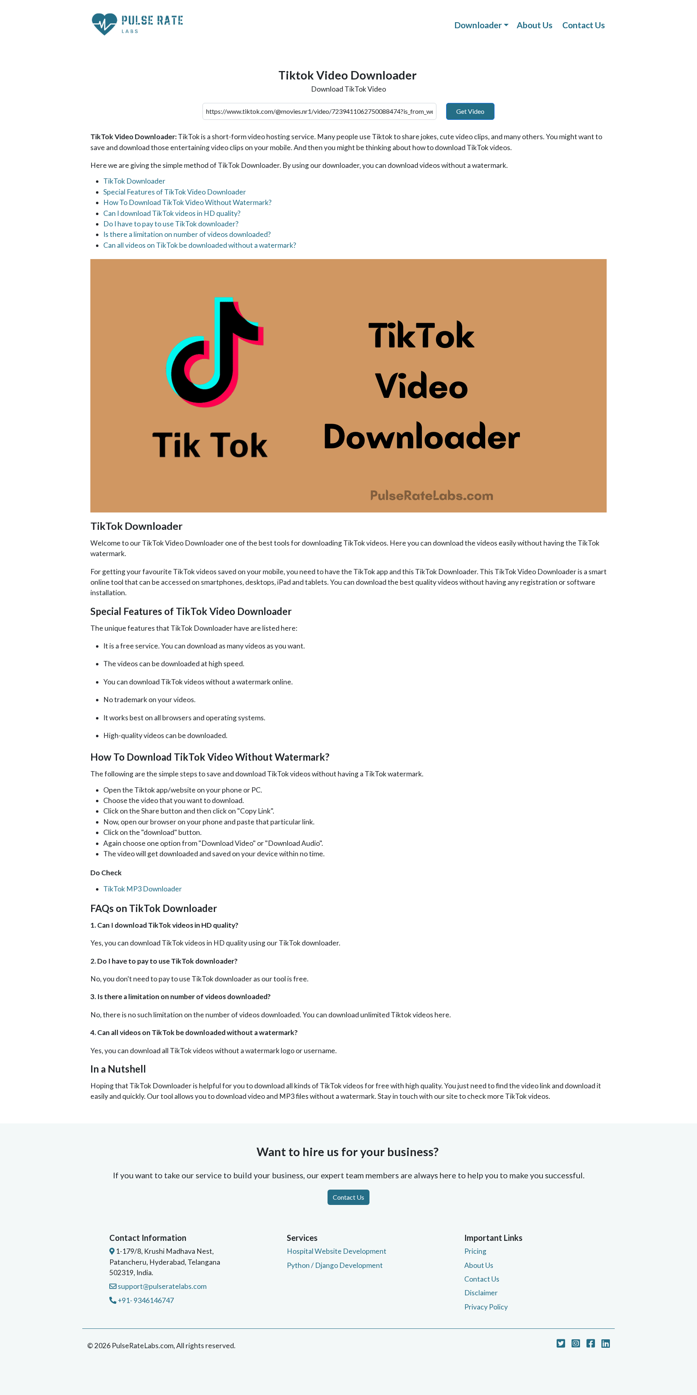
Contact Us (583, 25)
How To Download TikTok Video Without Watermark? (187, 202)
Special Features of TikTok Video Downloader (174, 192)
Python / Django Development (335, 1265)
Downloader (478, 25)
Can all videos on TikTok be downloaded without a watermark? (199, 245)
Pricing (475, 1251)
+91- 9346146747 (145, 1300)
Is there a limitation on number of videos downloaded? (187, 234)
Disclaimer (481, 1292)
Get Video (470, 111)
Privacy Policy (486, 1307)
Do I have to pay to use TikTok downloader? (170, 224)
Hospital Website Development (336, 1251)
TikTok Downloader (134, 181)
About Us (535, 25)
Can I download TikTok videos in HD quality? (171, 213)
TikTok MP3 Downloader (142, 889)
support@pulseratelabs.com (162, 1286)
